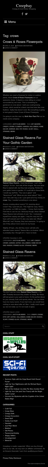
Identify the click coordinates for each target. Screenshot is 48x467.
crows (12, 126)
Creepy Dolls (9, 413)
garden (26, 126)
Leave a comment (11, 48)
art (32, 124)
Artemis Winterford (25, 46)
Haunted (8, 423)
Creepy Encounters (12, 416)
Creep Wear (9, 411)
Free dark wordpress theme (36, 463)
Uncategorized (10, 438)
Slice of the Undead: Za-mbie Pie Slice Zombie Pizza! (24, 389)
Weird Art (8, 440)
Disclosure (17, 458)
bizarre (37, 124)
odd (17, 129)
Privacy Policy (8, 458)
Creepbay (24, 5)
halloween (34, 126)
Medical (8, 428)
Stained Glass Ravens (11, 183)
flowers (18, 126)
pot (21, 129)
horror (12, 129)
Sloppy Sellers (10, 435)
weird (12, 131)
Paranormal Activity (12, 433)
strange (6, 131)
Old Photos (9, 431)
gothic (18, 243)
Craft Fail (8, 409)
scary (31, 129)
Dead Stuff (9, 418)
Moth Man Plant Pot (32, 116)
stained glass (18, 245)
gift (8, 317)
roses (25, 129)
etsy (4, 317)
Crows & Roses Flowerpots (23, 41)
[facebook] (22, 14)
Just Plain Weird (19, 124)
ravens (9, 245)
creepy (6, 126)
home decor (36, 243)
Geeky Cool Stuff (11, 421)
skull (36, 129)
